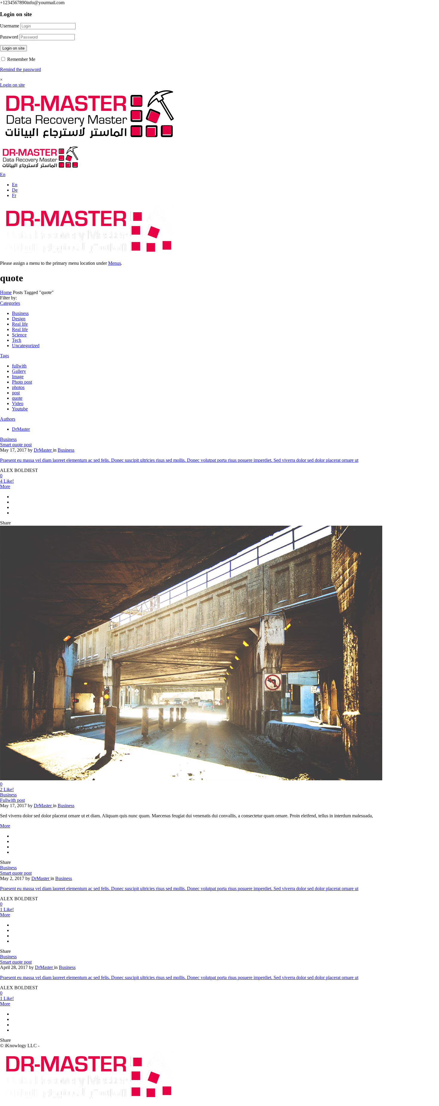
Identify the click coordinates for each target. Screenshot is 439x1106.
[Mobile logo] (89, 1103)
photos (18, 387)
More (5, 486)
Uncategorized (25, 345)
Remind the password (20, 69)
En (14, 184)
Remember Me (20, 59)
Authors (7, 419)
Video (17, 403)
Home (6, 292)
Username (9, 25)
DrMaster (21, 429)
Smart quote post (16, 444)
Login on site (13, 48)
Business (20, 313)
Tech (16, 340)
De (15, 190)
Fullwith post (12, 800)
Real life (20, 324)
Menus (114, 263)
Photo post (22, 381)
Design (18, 318)
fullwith (19, 365)
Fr (14, 195)
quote (17, 398)
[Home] (89, 142)
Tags (4, 355)
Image (18, 376)
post (16, 392)
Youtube (20, 408)
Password (9, 36)
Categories (10, 303)
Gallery (19, 371)
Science (19, 334)
